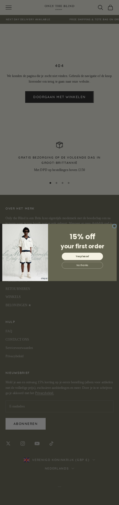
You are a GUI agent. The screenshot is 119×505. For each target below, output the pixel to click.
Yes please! (82, 256)
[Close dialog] (114, 226)
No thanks (82, 265)
